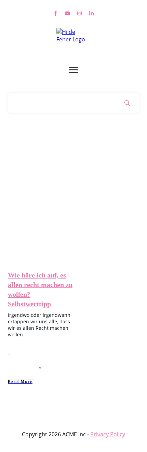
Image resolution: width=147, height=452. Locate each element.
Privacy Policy (107, 434)
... (28, 334)
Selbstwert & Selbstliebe (43, 215)
